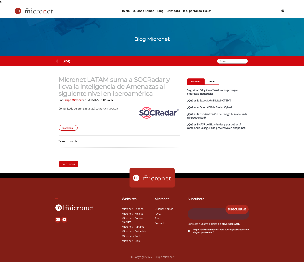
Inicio (126, 11)
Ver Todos (69, 164)
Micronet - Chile (131, 241)
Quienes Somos (164, 209)
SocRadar (73, 141)
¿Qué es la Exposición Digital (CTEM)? (209, 100)
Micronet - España (132, 209)
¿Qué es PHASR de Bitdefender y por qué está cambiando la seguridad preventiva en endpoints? (216, 126)
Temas (211, 81)
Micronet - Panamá (133, 226)
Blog (160, 11)
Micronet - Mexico (132, 213)
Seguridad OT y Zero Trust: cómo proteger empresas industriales (212, 91)
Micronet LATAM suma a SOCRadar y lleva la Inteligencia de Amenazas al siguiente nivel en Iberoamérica (114, 86)
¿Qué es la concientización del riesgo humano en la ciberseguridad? (217, 115)
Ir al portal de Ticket (197, 11)
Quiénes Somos (143, 11)
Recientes (196, 81)
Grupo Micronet (72, 100)
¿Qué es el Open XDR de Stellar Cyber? (209, 107)
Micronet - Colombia (134, 231)
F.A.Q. (158, 213)
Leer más (67, 127)
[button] (58, 60)
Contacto (173, 11)
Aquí (236, 224)
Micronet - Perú (131, 236)
